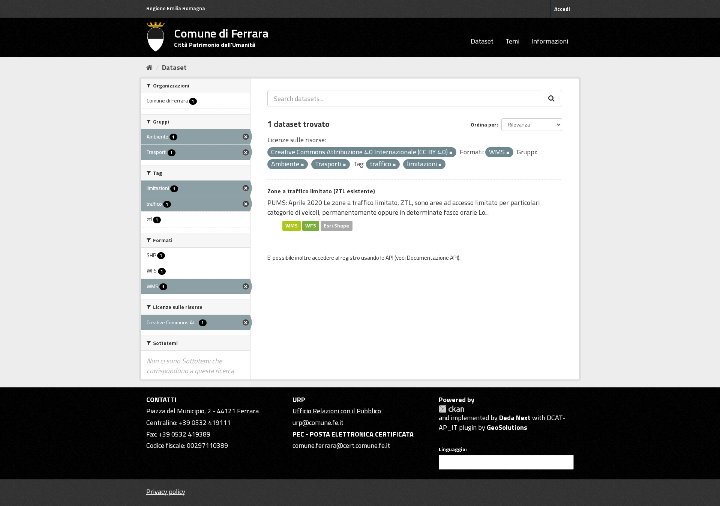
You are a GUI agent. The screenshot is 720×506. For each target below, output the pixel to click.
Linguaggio (452, 449)
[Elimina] (451, 153)
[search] (552, 98)
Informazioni (549, 41)
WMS (291, 225)
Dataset (482, 41)
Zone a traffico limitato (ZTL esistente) (321, 191)
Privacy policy (165, 491)
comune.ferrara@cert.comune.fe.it (341, 445)
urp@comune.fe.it (318, 422)
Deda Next (515, 418)
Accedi (562, 9)
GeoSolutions (507, 427)
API (389, 257)
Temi (512, 41)
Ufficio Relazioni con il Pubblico (336, 411)
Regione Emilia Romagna (175, 8)
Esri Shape (336, 225)
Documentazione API (432, 257)
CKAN (451, 409)
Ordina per (483, 124)
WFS (310, 225)
